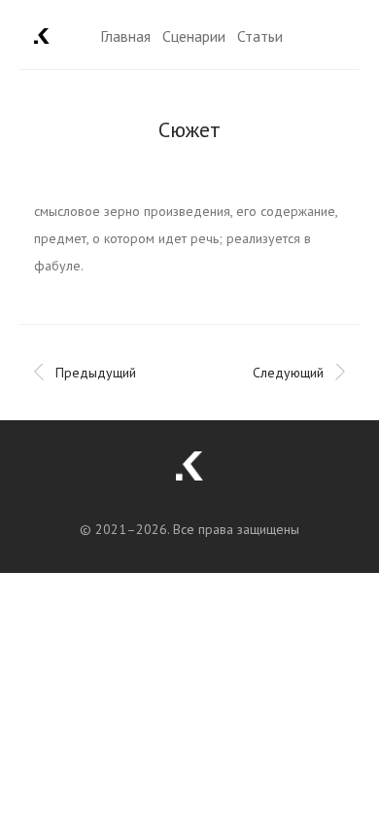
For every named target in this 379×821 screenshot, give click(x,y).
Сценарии (193, 36)
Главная (125, 36)
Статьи (260, 36)
